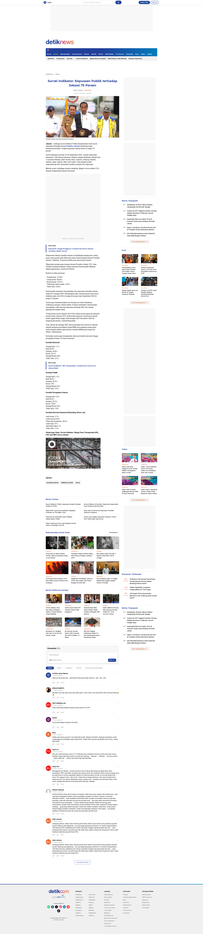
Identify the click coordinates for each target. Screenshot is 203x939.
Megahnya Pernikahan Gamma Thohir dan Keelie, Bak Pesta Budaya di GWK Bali (81, 581)
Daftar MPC (144, 2)
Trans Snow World (109, 907)
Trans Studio (108, 910)
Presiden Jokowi (73, 146)
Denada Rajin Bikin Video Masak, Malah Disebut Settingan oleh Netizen (92, 611)
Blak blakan (109, 54)
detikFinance (79, 900)
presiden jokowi (52, 482)
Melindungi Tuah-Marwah (117, 58)
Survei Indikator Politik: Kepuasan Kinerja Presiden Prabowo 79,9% (63, 505)
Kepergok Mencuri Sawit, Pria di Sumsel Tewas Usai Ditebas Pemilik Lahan (141, 221)
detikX (93, 54)
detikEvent (107, 902)
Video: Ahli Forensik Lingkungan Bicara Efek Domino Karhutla (130, 491)
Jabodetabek (65, 54)
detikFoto (91, 910)
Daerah (70, 58)
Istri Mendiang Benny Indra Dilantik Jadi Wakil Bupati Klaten (141, 235)
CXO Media (145, 907)
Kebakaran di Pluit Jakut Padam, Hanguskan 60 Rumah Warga (140, 206)
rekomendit (107, 923)
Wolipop (91, 902)
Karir (124, 900)
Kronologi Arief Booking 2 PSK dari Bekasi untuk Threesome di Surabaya (57, 581)
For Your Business (109, 921)
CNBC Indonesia (147, 897)
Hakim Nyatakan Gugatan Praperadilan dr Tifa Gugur (140, 588)
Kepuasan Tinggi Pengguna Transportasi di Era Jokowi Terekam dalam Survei (70, 250)
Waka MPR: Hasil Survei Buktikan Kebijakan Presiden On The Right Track (60, 511)
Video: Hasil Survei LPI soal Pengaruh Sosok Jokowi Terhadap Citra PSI (61, 524)
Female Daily (146, 905)
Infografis (129, 54)
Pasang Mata (108, 897)
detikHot (78, 905)
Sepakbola (78, 910)
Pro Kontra (120, 54)
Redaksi (125, 894)
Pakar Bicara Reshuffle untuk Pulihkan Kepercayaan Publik (59, 518)
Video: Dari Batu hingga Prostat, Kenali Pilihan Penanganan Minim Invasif (129, 469)
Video (143, 54)
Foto (137, 54)
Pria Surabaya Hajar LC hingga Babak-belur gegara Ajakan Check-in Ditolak (107, 581)
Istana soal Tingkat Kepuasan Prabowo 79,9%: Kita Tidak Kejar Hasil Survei (100, 518)
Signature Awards (109, 905)
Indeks (149, 54)
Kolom (100, 54)
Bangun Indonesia (135, 58)
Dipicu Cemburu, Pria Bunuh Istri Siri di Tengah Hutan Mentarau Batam (141, 229)
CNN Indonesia (146, 894)
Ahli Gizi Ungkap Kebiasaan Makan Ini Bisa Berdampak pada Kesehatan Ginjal (91, 634)
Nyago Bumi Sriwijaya (98, 58)
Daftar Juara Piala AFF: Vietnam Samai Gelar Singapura (73, 610)
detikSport (78, 907)
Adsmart (51, 58)
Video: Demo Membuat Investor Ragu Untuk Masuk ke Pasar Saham (149, 491)
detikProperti (79, 915)
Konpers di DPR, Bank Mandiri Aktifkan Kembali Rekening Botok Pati (148, 293)
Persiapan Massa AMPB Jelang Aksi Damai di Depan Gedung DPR (82, 556)
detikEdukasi (79, 897)
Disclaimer (126, 913)
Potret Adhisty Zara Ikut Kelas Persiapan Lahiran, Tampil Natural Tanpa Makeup (54, 611)
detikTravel (92, 894)
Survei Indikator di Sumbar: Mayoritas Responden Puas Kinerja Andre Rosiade (101, 505)
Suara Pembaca (82, 58)
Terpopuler (60, 58)
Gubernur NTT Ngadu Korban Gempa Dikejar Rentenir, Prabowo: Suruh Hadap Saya (142, 213)
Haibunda (145, 900)
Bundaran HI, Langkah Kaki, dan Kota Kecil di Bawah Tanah (54, 633)
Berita (55, 54)
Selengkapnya (113, 532)
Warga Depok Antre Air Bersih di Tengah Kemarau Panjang (130, 292)
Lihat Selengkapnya (138, 241)
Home (49, 54)
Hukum (86, 54)
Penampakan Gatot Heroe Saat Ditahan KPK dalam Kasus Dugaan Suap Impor (129, 270)
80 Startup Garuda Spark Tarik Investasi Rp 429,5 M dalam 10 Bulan (72, 634)
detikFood (92, 897)
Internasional (77, 54)
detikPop (91, 915)
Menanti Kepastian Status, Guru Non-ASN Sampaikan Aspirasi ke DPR (148, 270)
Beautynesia (145, 902)
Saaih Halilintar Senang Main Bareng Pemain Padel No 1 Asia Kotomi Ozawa (111, 611)
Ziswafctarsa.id (108, 915)
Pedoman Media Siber (129, 897)
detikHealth (92, 900)
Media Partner (127, 905)
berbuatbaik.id (108, 894)
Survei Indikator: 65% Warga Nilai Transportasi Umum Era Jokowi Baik (72, 367)
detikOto (78, 913)
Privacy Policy (127, 910)
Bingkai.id (107, 913)
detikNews (49, 74)
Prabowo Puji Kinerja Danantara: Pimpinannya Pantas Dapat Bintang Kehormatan (142, 581)
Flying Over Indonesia (110, 918)
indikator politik (67, 482)
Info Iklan (125, 907)
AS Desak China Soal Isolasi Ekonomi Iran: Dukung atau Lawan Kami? (143, 596)
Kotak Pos (126, 902)
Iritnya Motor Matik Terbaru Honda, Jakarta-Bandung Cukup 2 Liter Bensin (57, 556)
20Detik (91, 907)
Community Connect (110, 926)
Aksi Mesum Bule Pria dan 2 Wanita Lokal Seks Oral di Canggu (106, 556)
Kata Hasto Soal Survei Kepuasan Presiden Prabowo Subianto (99, 511)
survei (77, 482)
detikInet (78, 902)
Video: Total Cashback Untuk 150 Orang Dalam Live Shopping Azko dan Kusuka (148, 469)
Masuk (154, 2)
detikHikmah (92, 913)
